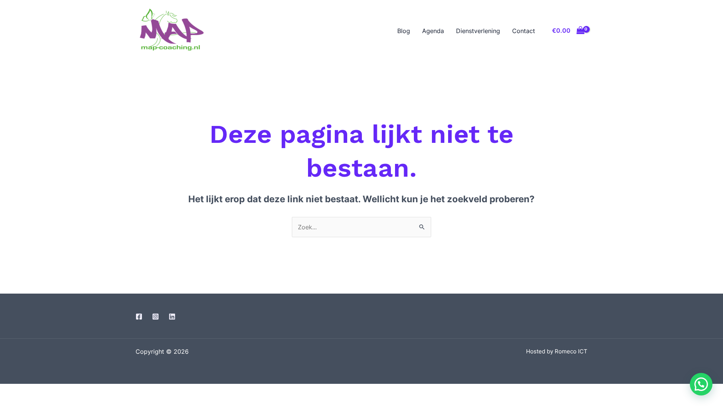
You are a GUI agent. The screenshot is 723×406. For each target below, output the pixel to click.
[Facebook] (139, 316)
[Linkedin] (172, 316)
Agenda (433, 31)
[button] (701, 384)
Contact (523, 31)
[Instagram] (155, 316)
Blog (403, 31)
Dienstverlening (478, 31)
